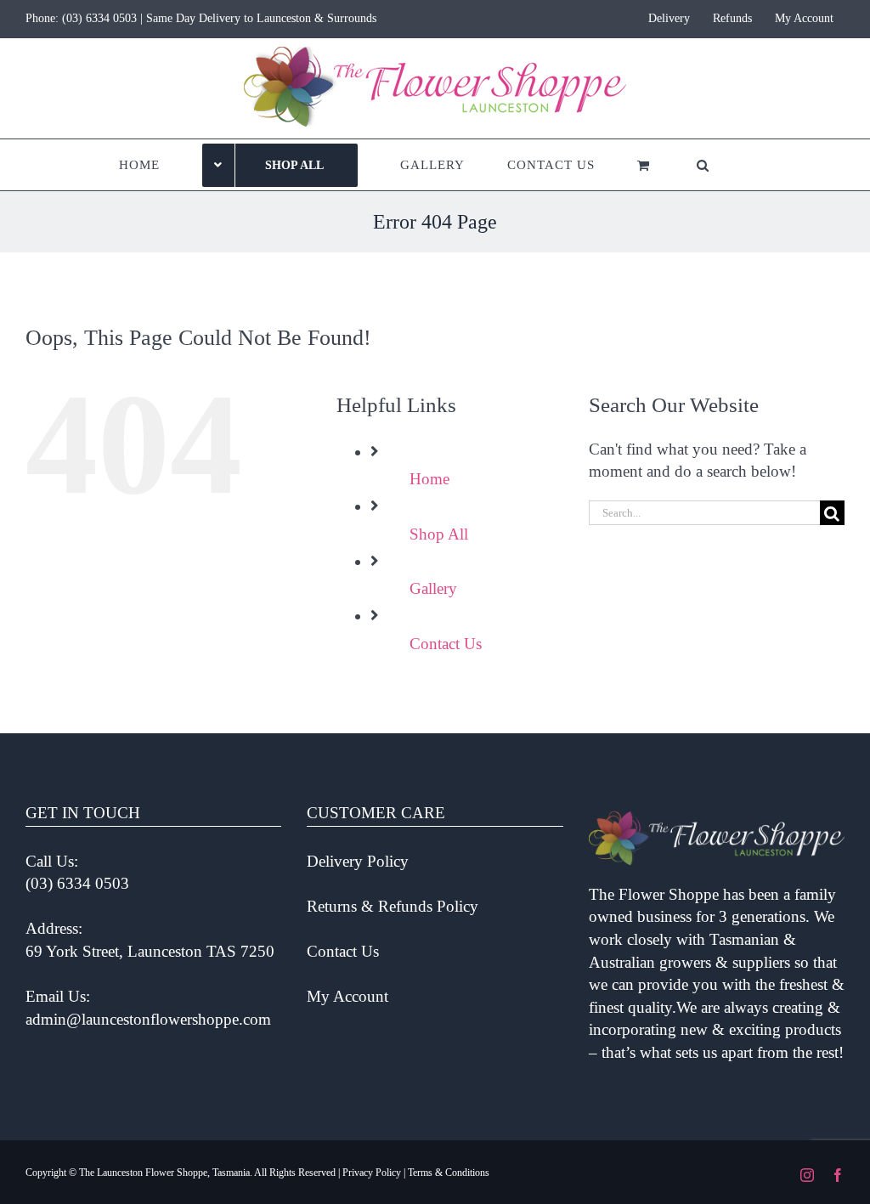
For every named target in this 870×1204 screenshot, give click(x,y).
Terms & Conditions (448, 1173)
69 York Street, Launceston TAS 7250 (149, 951)
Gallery (433, 588)
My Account (347, 996)
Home (429, 479)
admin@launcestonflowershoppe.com (148, 1019)
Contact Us (446, 644)
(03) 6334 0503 (99, 18)
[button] (703, 164)
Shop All (439, 534)
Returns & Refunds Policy (392, 906)
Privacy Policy (371, 1173)
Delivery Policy (358, 861)
